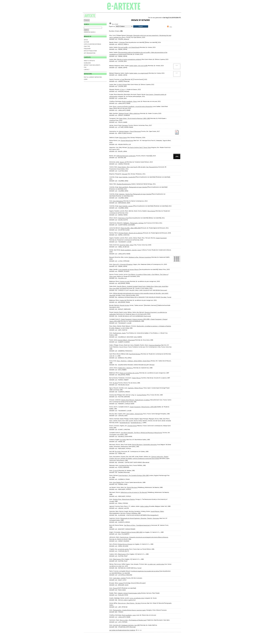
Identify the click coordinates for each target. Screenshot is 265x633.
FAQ (85, 67)
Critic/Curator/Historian (92, 44)
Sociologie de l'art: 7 (136, 422)
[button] (140, 26)
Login (85, 79)
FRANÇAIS (86, 20)
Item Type (87, 46)
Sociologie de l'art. (125, 422)
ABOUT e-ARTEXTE (89, 60)
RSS (170, 27)
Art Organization (89, 53)
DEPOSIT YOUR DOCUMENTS (92, 65)
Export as (112, 26)
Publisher (87, 48)
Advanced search (89, 32)
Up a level (114, 24)
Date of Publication (90, 51)
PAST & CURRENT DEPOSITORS (93, 77)
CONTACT (86, 69)
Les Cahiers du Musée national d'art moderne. (122, 630)
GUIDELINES (87, 63)
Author (86, 42)
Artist (86, 40)
